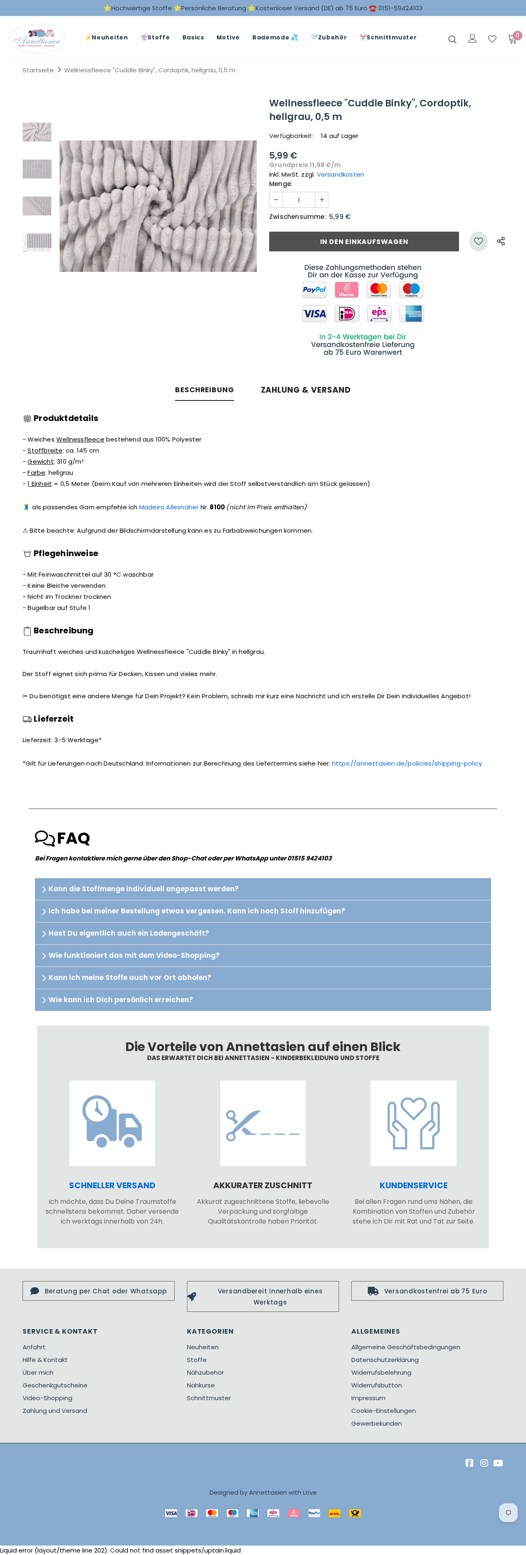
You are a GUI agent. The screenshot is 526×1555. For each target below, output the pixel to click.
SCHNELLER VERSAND (112, 1185)
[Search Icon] (452, 39)
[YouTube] (498, 1463)
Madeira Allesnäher (169, 507)
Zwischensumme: (297, 216)
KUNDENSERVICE (414, 1185)
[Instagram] (483, 1463)
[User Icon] (472, 38)
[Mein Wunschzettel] (492, 39)
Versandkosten (341, 174)
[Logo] (36, 38)
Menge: (281, 183)
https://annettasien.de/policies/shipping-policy (407, 763)
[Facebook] (468, 1463)
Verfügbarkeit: (291, 135)
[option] (158, 206)
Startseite (38, 70)
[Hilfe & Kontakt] (413, 1123)
